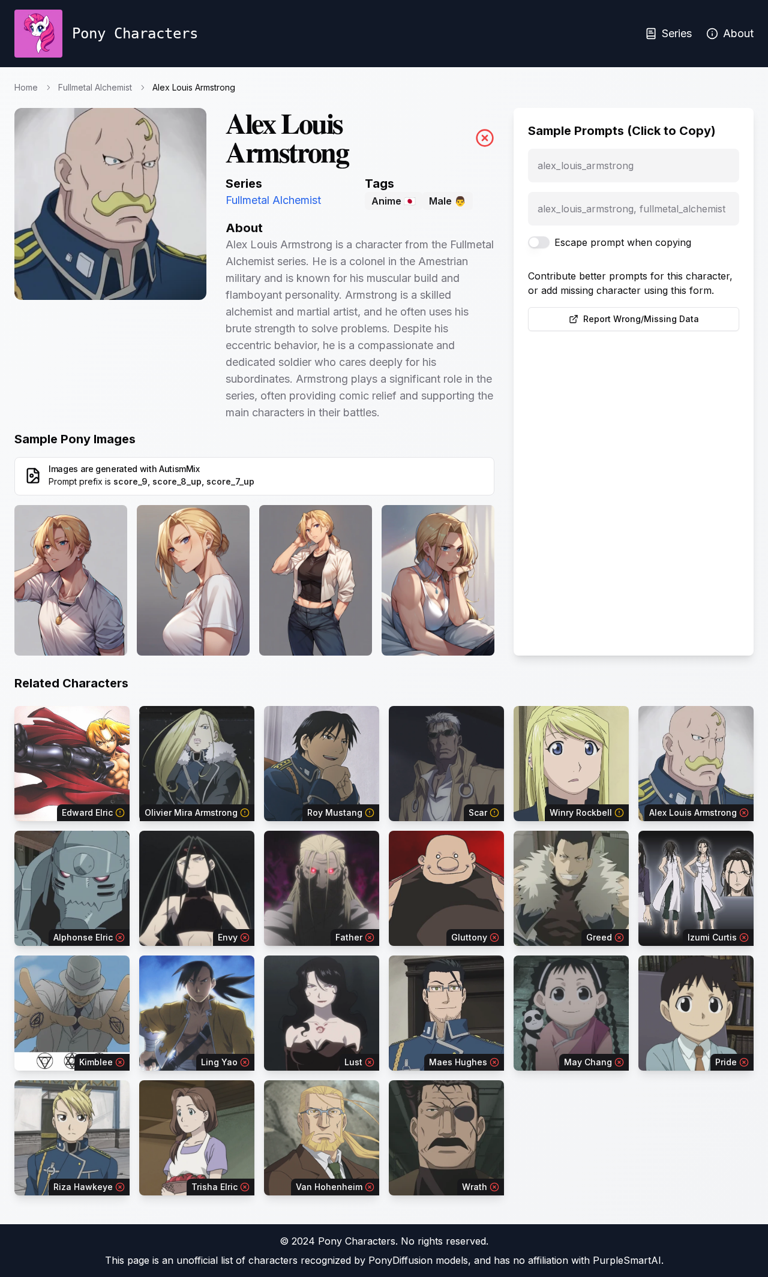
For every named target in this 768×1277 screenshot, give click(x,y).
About (738, 33)
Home (26, 87)
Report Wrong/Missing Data (641, 319)
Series (677, 33)
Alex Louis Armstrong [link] (193, 87)
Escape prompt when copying (622, 242)
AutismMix (179, 469)
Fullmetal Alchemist (95, 87)
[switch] (539, 242)
